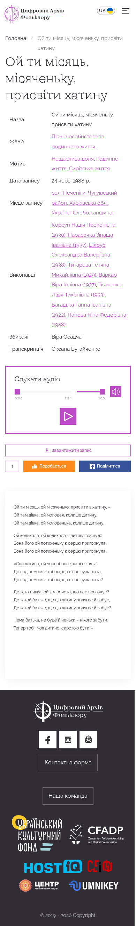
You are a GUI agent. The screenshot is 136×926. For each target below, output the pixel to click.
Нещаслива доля (73, 159)
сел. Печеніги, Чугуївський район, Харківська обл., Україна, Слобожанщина (84, 203)
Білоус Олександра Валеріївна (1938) (81, 255)
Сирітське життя (89, 168)
